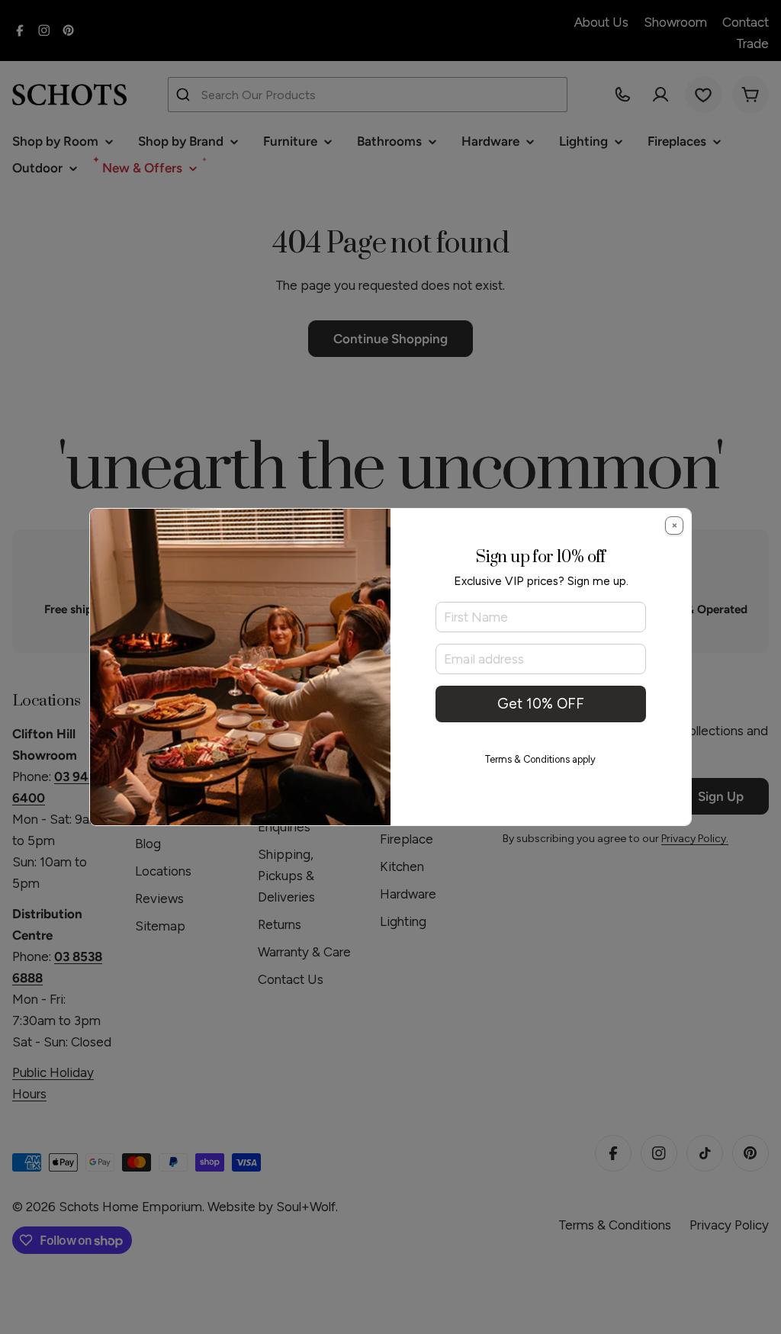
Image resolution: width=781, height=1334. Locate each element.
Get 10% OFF (540, 703)
